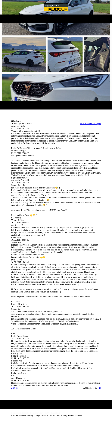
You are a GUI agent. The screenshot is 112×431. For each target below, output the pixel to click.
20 (100, 388)
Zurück (14, 388)
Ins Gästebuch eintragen (90, 123)
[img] (56, 7)
